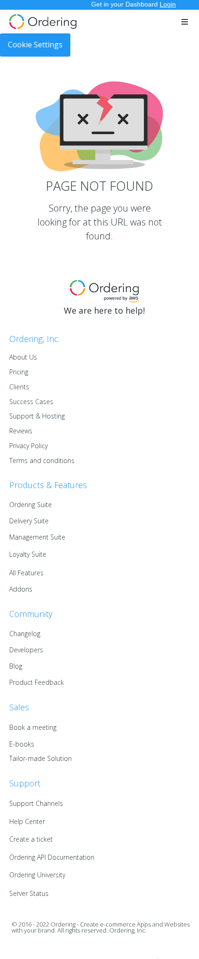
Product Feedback (36, 682)
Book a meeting (32, 727)
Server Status (29, 893)
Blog (15, 666)
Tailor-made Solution (40, 758)
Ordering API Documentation (51, 857)
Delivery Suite (29, 520)
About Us (23, 357)
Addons (20, 589)
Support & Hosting (37, 416)
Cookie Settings (35, 44)
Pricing (18, 371)
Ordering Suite (30, 504)
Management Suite (37, 537)
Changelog (24, 633)
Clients (19, 386)
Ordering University (37, 874)
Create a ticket (31, 839)
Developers (26, 649)
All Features (26, 572)
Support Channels (36, 803)
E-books (21, 744)
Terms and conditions (42, 460)
